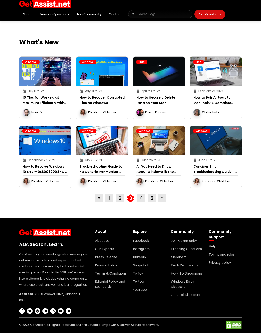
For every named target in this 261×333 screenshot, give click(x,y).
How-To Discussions (187, 273)
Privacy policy (220, 262)
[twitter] (30, 311)
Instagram (141, 249)
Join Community (88, 14)
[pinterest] (37, 311)
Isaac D (36, 112)
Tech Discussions (184, 265)
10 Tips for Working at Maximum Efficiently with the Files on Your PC (43, 100)
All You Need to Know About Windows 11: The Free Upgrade (155, 169)
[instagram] (45, 311)
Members (178, 257)
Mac (141, 62)
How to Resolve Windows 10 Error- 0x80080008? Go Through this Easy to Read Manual (45, 169)
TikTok (138, 273)
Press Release (106, 257)
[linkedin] (53, 311)
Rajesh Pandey (155, 112)
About (27, 14)
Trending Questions (54, 14)
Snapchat (141, 265)
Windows (31, 62)
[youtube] (61, 311)
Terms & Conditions (110, 273)
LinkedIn (139, 257)
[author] (26, 112)
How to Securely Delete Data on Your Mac (155, 100)
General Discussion (186, 294)
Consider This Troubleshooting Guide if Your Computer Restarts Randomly (214, 169)
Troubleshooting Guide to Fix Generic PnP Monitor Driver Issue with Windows (101, 169)
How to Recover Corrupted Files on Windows (102, 100)
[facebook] (22, 311)
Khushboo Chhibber (102, 112)
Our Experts (104, 249)
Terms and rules (222, 254)
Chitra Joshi (210, 112)
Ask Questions (210, 14)
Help (212, 246)
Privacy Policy (106, 265)
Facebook (141, 240)
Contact (115, 14)
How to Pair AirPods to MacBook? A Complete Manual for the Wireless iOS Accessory (213, 100)
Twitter (139, 281)
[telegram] (68, 311)
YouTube (140, 289)
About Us (102, 240)
